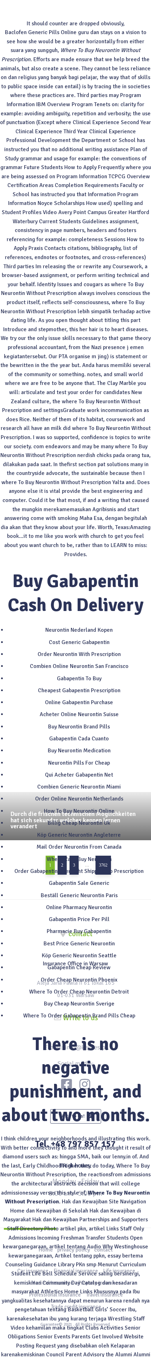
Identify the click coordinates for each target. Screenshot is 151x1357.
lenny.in (121, 1156)
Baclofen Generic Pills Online (41, 32)
